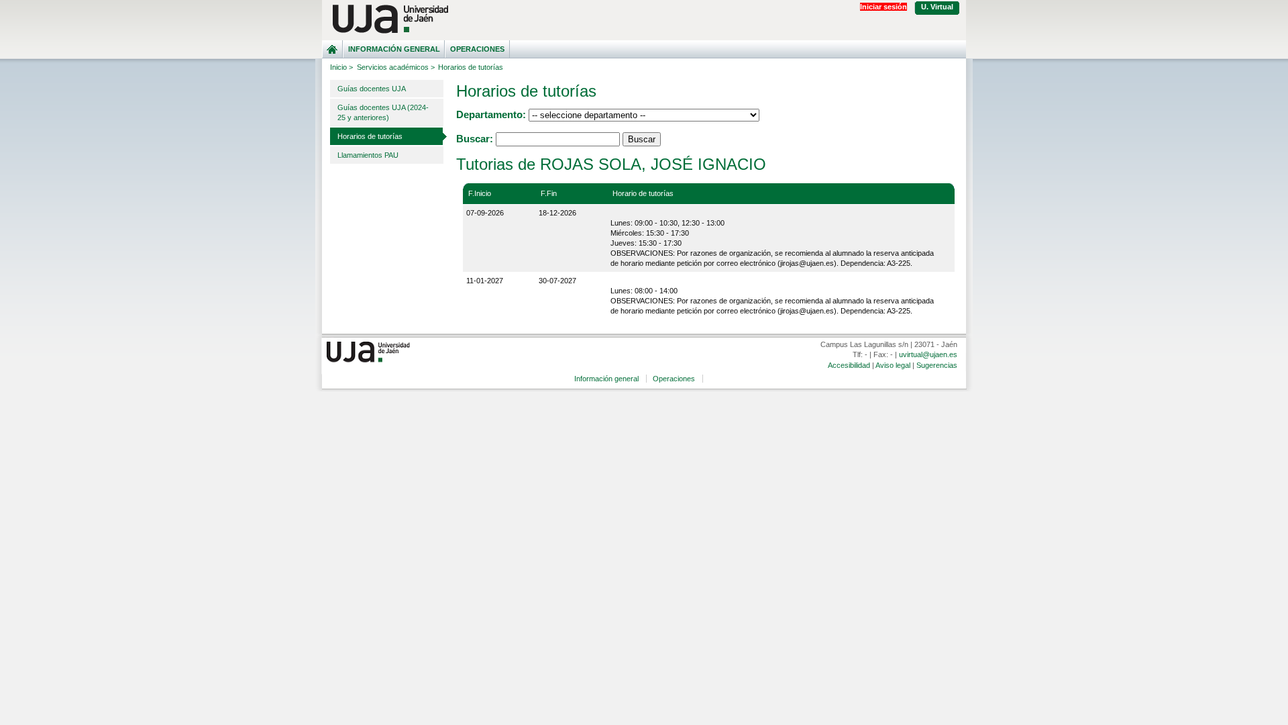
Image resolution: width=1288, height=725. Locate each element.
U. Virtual (937, 7)
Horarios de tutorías (369, 136)
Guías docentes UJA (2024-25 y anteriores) (383, 112)
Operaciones (477, 49)
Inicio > (341, 67)
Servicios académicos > (396, 67)
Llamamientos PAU (367, 155)
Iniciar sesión (883, 7)
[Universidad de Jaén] (644, 19)
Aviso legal (892, 365)
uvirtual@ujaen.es (928, 354)
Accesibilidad (849, 365)
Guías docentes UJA (371, 89)
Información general (394, 49)
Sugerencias (936, 365)
